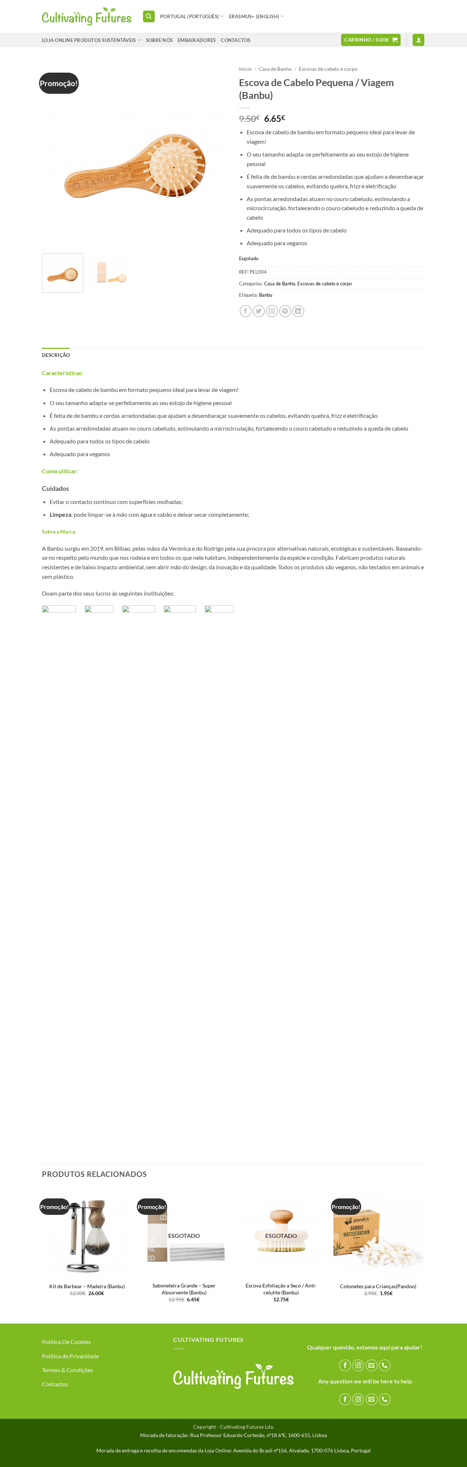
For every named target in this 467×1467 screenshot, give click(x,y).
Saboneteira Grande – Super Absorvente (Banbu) (184, 1288)
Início (245, 69)
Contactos (55, 1384)
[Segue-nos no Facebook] (345, 1365)
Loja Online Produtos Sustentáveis (89, 40)
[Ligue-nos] (385, 1365)
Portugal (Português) (189, 16)
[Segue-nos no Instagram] (358, 1365)
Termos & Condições (67, 1369)
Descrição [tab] (56, 355)
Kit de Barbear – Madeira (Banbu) (87, 1286)
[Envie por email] (272, 311)
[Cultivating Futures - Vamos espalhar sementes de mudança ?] (86, 16)
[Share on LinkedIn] (298, 311)
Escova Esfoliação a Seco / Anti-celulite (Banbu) (281, 1288)
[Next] (215, 154)
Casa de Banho (275, 69)
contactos (235, 40)
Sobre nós (159, 40)
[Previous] (54, 154)
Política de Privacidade (70, 1355)
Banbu (265, 295)
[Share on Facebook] (246, 311)
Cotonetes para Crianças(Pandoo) (378, 1286)
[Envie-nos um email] (372, 1365)
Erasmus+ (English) (254, 16)
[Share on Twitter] (259, 311)
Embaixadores (197, 40)
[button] (371, 40)
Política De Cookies (66, 1341)
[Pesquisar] (149, 17)
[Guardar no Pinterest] (285, 311)
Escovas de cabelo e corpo (328, 69)
